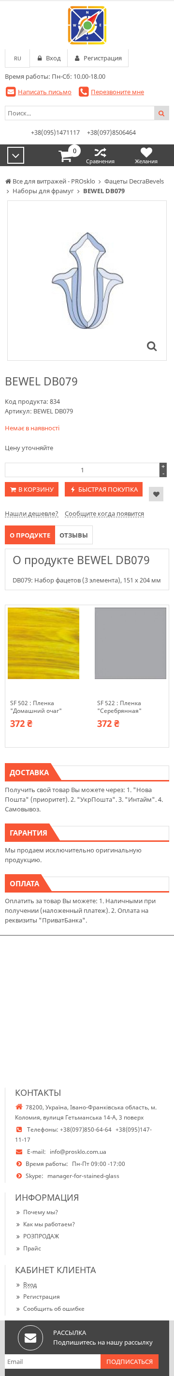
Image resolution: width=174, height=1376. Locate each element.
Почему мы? (40, 1212)
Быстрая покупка (108, 489)
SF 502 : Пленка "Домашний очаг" (36, 707)
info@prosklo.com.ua (78, 1152)
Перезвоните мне (117, 91)
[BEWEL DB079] (151, 345)
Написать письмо (45, 91)
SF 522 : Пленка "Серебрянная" (119, 707)
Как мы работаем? (49, 1224)
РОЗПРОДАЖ (41, 1236)
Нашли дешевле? (31, 513)
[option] (87, 280)
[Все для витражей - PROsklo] (87, 25)
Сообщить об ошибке (54, 1309)
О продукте (30, 535)
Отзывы (73, 535)
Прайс (32, 1248)
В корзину (36, 489)
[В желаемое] (156, 494)
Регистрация (41, 1296)
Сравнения (100, 161)
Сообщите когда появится (104, 513)
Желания (146, 161)
